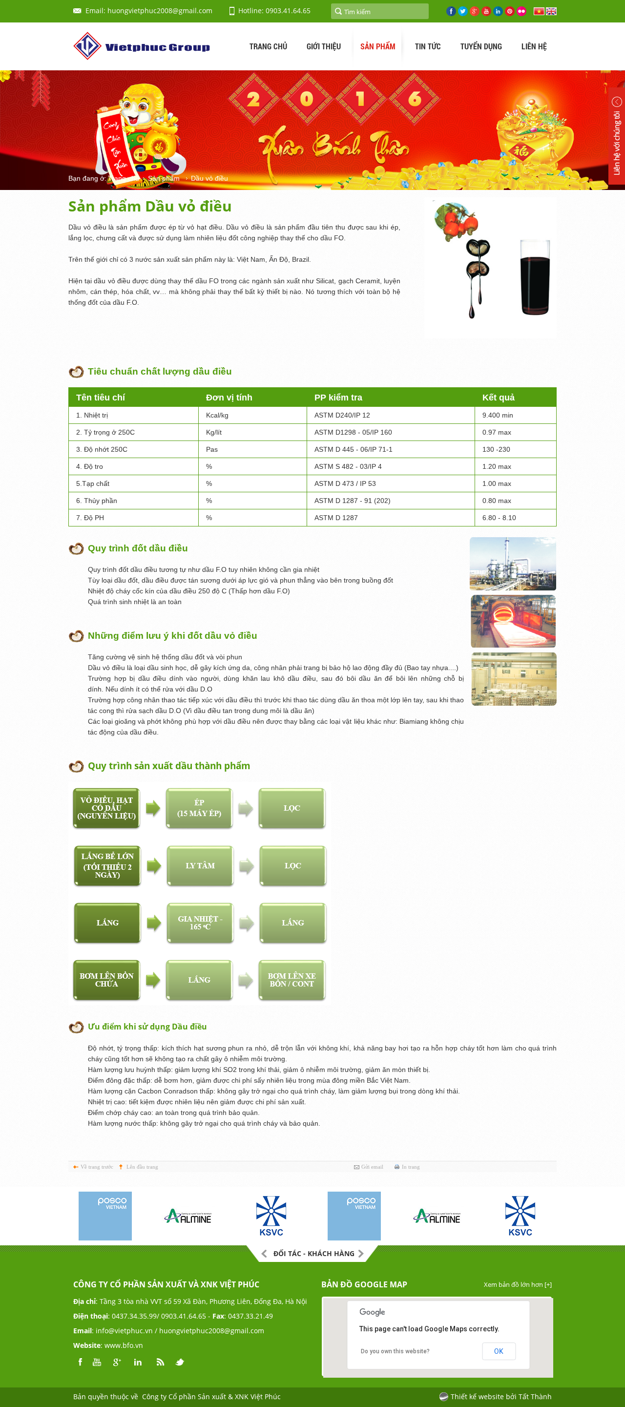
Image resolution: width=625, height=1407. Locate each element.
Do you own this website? (395, 1351)
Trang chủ (123, 178)
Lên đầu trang (142, 1167)
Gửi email (372, 1167)
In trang (411, 1167)
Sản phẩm (164, 178)
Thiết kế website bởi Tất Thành (501, 1396)
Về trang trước (97, 1167)
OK (498, 1351)
